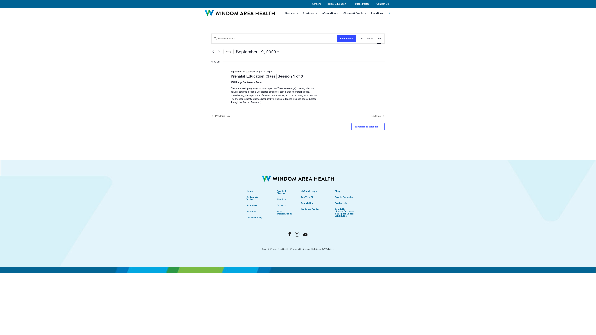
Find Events (346, 38)
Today (228, 51)
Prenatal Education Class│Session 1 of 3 (267, 76)
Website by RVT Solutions (322, 249)
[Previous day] (213, 52)
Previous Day (222, 116)
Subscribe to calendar (366, 126)
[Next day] (219, 52)
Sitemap (306, 249)
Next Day (376, 116)
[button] (347, 4)
